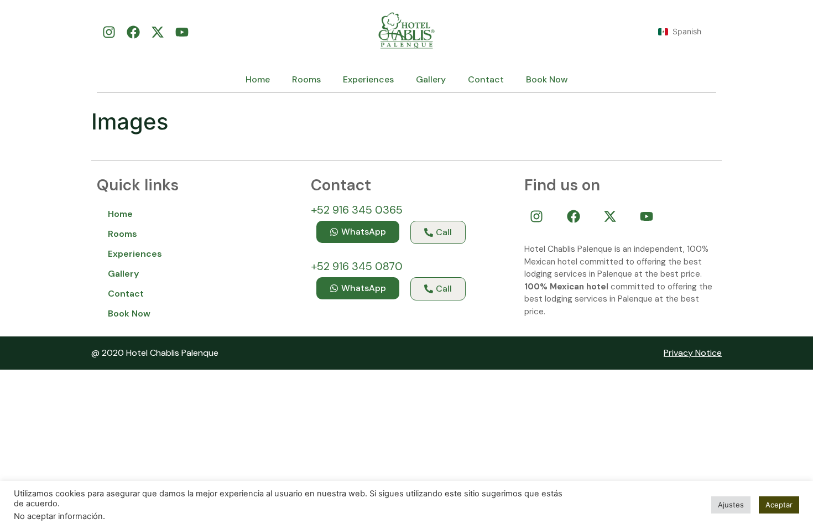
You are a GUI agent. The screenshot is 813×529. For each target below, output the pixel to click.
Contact (486, 79)
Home (258, 79)
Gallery (431, 79)
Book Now (547, 79)
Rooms (306, 79)
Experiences (368, 79)
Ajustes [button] (731, 504)
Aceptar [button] (779, 504)
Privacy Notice (693, 353)
